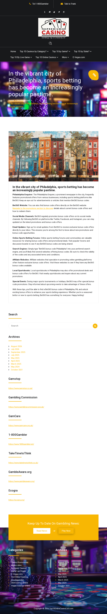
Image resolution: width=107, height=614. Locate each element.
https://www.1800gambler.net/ (21, 444)
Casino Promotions (19, 562)
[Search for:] (53, 326)
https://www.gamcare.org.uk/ (20, 425)
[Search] (95, 326)
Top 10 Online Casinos (46, 57)
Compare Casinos (19, 568)
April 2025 (15, 361)
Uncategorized (23, 100)
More (64, 57)
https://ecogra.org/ (16, 500)
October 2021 (17, 370)
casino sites (16, 565)
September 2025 (18, 352)
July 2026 (15, 349)
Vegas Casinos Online (20, 586)
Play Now (66, 531)
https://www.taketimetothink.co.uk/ (23, 463)
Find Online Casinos (19, 577)
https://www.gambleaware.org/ (21, 481)
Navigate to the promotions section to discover (33, 208)
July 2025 (15, 355)
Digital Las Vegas (18, 571)
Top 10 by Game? (60, 51)
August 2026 (16, 346)
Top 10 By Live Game (20, 57)
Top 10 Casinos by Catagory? (33, 51)
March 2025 (16, 364)
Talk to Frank (70, 4)
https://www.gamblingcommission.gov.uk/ (26, 407)
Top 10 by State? (81, 51)
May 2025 (15, 358)
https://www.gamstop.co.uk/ (20, 388)
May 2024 (15, 367)
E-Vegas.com (79, 57)
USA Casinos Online (19, 583)
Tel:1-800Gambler (40, 4)
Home (13, 51)
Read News (42, 531)
